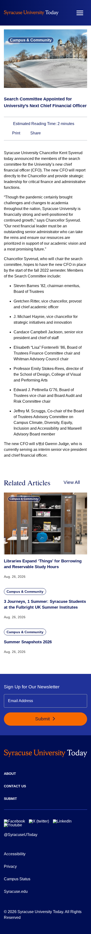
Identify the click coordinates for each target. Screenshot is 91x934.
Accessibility (14, 854)
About (10, 774)
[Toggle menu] (80, 13)
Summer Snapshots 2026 (28, 642)
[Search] (65, 13)
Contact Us (15, 786)
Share (35, 133)
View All (72, 482)
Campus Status (17, 879)
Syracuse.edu (16, 891)
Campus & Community (31, 40)
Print (15, 133)
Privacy (10, 866)
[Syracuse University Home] (31, 12)
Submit (43, 718)
